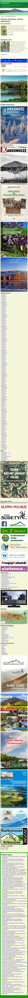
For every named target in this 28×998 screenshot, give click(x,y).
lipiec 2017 (3, 402)
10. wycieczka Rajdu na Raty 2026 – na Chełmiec (13, 895)
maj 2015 (3, 428)
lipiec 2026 (3, 295)
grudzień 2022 (3, 338)
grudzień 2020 (3, 362)
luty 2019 (3, 383)
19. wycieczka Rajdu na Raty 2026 (10, 881)
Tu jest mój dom (5, 23)
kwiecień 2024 (3, 322)
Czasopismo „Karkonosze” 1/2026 (10, 914)
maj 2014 (3, 440)
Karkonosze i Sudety (5, 634)
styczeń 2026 (3, 301)
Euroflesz (3, 630)
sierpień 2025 (3, 306)
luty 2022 (3, 348)
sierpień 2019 (3, 377)
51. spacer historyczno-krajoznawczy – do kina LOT (14, 889)
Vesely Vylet (3, 639)
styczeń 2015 (3, 432)
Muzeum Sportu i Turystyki (6, 578)
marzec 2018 (3, 394)
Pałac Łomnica (3, 455)
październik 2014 (4, 435)
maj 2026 (3, 297)
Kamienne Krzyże (4, 585)
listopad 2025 (3, 303)
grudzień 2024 (3, 314)
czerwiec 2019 (3, 379)
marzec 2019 (3, 382)
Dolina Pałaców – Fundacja (6, 453)
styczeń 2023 (3, 337)
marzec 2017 (3, 406)
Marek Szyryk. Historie (7, 868)
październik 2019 (4, 375)
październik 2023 (4, 328)
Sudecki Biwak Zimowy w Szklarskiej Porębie (12, 920)
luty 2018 (3, 395)
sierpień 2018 (3, 389)
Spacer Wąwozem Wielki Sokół (9, 984)
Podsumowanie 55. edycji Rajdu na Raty (11, 948)
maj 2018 (3, 392)
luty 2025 (3, 312)
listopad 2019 (3, 374)
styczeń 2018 (3, 396)
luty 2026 (3, 300)
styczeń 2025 (3, 313)
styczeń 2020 (3, 372)
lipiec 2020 (3, 367)
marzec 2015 (3, 430)
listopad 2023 (3, 327)
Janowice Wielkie (4, 644)
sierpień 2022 (3, 342)
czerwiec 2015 (3, 427)
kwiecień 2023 (3, 334)
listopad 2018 (3, 386)
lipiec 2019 (3, 378)
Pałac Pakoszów (4, 457)
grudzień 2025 (3, 302)
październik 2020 (4, 364)
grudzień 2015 (3, 421)
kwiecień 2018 (3, 393)
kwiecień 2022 (3, 346)
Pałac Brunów (3, 454)
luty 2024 (3, 324)
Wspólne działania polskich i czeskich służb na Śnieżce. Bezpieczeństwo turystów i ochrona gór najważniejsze (13, 864)
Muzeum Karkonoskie (5, 582)
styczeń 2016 (3, 420)
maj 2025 (3, 309)
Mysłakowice (3, 648)
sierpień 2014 (3, 437)
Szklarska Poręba (4, 638)
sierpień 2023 (3, 330)
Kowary (2, 647)
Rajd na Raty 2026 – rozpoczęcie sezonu (11, 915)
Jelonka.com (3, 633)
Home (2, 16)
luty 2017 (3, 407)
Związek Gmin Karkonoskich (6, 574)
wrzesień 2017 (3, 400)
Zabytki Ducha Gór (4, 641)
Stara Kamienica (4, 652)
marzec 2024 (3, 323)
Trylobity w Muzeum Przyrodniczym (10, 910)
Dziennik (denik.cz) (4, 629)
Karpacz (2, 646)
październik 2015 (4, 423)
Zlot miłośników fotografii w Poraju (10, 891)
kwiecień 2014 (3, 441)
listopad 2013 (3, 446)
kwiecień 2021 (3, 358)
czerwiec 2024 (3, 320)
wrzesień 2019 (3, 376)
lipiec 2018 (3, 390)
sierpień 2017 (3, 401)
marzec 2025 (3, 311)
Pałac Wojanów (4, 460)
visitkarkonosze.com (5, 640)
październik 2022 (4, 340)
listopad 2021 (3, 351)
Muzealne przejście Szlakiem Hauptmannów (12, 893)
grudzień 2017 (3, 397)
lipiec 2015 (3, 426)
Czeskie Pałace (4, 452)
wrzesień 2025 (3, 305)
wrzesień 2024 (3, 317)
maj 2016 (3, 416)
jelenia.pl (2, 632)
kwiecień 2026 (3, 298)
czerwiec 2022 (3, 344)
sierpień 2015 (3, 425)
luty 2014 (3, 443)
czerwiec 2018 (3, 391)
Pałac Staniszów (4, 459)
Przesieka (3, 651)
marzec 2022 (3, 347)
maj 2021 (3, 357)
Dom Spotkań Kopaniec (5, 581)
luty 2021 (3, 360)
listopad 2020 (3, 363)
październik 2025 (4, 304)
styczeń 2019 (3, 384)
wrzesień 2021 (3, 353)
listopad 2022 (3, 339)
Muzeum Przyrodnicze (5, 584)
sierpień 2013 (3, 449)
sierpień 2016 (3, 413)
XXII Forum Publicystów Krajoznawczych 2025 (12, 992)
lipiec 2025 (3, 307)
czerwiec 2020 (3, 368)
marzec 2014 (3, 442)
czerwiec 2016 (3, 415)
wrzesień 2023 (3, 329)
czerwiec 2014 (3, 439)
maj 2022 (3, 345)
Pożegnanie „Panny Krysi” (8, 950)
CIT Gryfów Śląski (4, 627)
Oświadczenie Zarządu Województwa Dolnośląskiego (14, 856)
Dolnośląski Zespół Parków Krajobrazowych (9, 583)
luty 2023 (3, 336)
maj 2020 (3, 369)
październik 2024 (4, 316)
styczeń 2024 (3, 325)
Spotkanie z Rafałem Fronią (8, 988)
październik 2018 (4, 387)
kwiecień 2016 (3, 417)
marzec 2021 (3, 359)
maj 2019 (3, 380)
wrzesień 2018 (3, 388)
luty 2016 (3, 419)
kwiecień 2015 (3, 429)
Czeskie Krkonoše (4, 575)
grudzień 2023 (3, 326)
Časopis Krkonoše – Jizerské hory (7, 626)
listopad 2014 (3, 434)
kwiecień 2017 (3, 405)
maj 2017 (3, 404)
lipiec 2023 (3, 331)
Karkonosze (5, 3)
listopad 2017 (3, 398)
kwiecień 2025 (3, 310)
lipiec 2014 (3, 438)
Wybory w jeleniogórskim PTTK (9, 919)
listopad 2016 (3, 410)
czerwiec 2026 (3, 296)
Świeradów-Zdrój (4, 653)
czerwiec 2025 (3, 308)
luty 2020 (3, 371)
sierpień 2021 (3, 354)
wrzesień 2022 (3, 341)
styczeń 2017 (3, 408)
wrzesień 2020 (3, 365)
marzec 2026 (3, 299)
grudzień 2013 (3, 445)
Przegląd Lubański (4, 636)
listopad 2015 (3, 422)
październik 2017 (4, 399)
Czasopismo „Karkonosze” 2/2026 (10, 882)
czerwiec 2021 (3, 356)
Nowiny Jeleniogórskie (5, 635)
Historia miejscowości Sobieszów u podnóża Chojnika (14, 903)
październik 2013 (4, 447)
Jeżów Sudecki (4, 645)
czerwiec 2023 (3, 332)
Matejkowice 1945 (6, 40)
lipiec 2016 (3, 414)
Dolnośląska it (3, 628)
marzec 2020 (3, 370)
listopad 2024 (3, 315)
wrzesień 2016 (3, 412)
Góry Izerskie (3, 631)
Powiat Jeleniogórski (4, 580)
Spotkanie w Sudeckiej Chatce (9, 880)
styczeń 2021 (3, 361)
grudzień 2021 (3, 350)
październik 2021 (4, 352)
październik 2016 (4, 411)
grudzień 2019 (3, 373)
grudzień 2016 (3, 409)
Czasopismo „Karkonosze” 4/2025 (10, 965)
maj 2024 (3, 321)
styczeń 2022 (3, 349)
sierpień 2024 (3, 318)
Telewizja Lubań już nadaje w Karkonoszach (12, 976)
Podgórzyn (3, 650)
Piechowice (3, 649)
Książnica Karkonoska (5, 576)
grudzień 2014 (3, 433)
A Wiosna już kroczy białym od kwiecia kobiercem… (13, 923)
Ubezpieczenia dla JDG (7, 949)
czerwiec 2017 (3, 403)
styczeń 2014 (3, 444)
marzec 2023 (3, 335)
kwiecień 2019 (3, 381)
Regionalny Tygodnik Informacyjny (7, 637)
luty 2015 (3, 431)
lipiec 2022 (3, 343)
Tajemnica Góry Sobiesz (5, 586)
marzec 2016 (3, 418)
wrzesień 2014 (3, 436)
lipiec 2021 (3, 355)
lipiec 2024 (3, 319)
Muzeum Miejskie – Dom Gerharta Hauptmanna (9, 587)
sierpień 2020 (3, 366)
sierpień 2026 (3, 294)
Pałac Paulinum (4, 458)
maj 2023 (3, 333)
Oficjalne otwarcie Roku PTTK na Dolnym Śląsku (13, 911)
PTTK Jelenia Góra (4, 579)
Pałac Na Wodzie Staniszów (6, 456)
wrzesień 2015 (3, 424)
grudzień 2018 (3, 385)
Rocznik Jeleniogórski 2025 (8, 936)
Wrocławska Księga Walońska (9, 908)
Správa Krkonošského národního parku (8, 577)
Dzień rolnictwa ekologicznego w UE (10, 867)
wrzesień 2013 (3, 448)
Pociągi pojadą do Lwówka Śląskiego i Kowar (12, 979)
